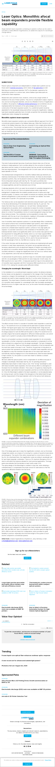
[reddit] (30, 41)
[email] (32, 41)
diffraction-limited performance (27, 104)
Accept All (27, 764)
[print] (52, 41)
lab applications (38, 88)
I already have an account (27, 639)
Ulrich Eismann (14, 730)
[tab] (6, 621)
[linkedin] (25, 41)
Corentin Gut (5, 730)
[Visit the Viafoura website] (49, 628)
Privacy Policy (48, 760)
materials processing (16, 88)
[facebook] (22, 41)
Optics (3, 12)
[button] (3, 4)
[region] (27, 624)
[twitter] (27, 41)
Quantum (4, 710)
